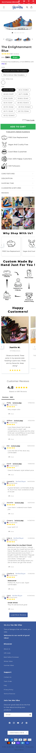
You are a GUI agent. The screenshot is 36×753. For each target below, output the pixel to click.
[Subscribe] (30, 715)
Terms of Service (9, 693)
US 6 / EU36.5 (23, 90)
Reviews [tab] (5, 397)
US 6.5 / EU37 (8, 94)
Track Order (8, 681)
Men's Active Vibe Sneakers (13, 75)
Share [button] (12, 414)
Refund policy (20, 747)
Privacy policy (30, 747)
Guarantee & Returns (11, 188)
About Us (7, 649)
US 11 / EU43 (8, 111)
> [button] (18, 615)
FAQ (5, 685)
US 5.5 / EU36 (8, 90)
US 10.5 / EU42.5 (24, 107)
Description (7, 178)
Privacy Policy (8, 689)
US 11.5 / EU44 (23, 111)
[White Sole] (3, 82)
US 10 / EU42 (8, 107)
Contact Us (7, 677)
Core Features (8, 174)
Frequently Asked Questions (18, 132)
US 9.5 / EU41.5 (23, 103)
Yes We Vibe (10, 747)
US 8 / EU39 (8, 98)
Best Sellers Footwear (11, 657)
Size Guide (30, 120)
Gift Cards (7, 653)
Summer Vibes (9, 665)
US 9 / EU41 (7, 103)
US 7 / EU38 (23, 94)
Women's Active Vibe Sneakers (15, 71)
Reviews (5, 193)
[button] (4, 7)
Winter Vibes (8, 661)
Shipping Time (7, 183)
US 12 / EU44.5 (8, 115)
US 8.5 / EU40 (23, 98)
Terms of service (19, 750)
